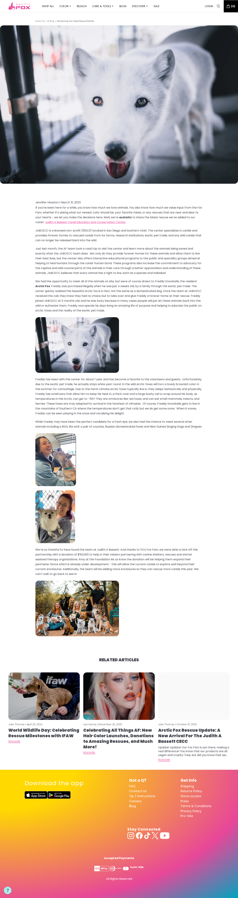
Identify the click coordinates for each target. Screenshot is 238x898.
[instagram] (130, 835)
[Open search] (218, 6)
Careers (135, 801)
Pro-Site (187, 816)
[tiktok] (147, 835)
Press (185, 801)
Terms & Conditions (196, 806)
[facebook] (139, 835)
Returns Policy (191, 791)
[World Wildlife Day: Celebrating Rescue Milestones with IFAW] (44, 696)
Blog (132, 806)
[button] (7, 890)
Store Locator (191, 796)
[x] (155, 835)
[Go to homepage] (19, 6)
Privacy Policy (191, 811)
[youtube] (165, 835)
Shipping (187, 786)
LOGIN (209, 6)
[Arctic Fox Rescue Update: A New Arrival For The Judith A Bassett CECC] (194, 696)
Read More (14, 741)
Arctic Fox (40, 21)
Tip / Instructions (142, 796)
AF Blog (50, 21)
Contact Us (138, 791)
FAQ (132, 786)
